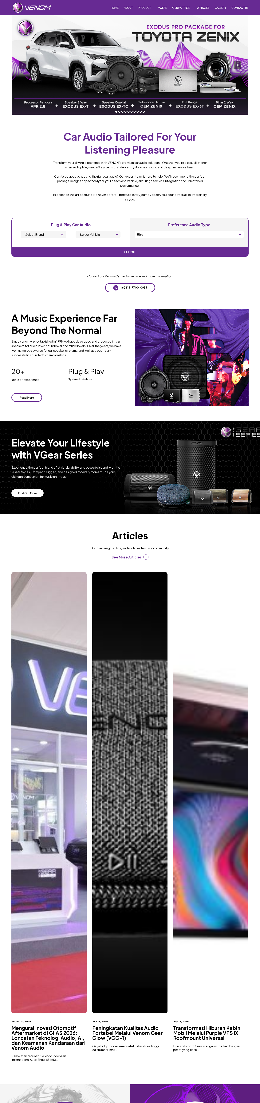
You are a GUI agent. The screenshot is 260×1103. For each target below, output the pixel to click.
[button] (130, 287)
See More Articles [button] (127, 557)
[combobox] (43, 234)
